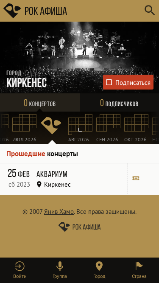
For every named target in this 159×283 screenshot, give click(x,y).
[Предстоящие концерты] (52, 128)
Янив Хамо (59, 211)
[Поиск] (149, 11)
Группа (60, 276)
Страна (139, 276)
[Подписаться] (128, 82)
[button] (20, 270)
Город (99, 276)
